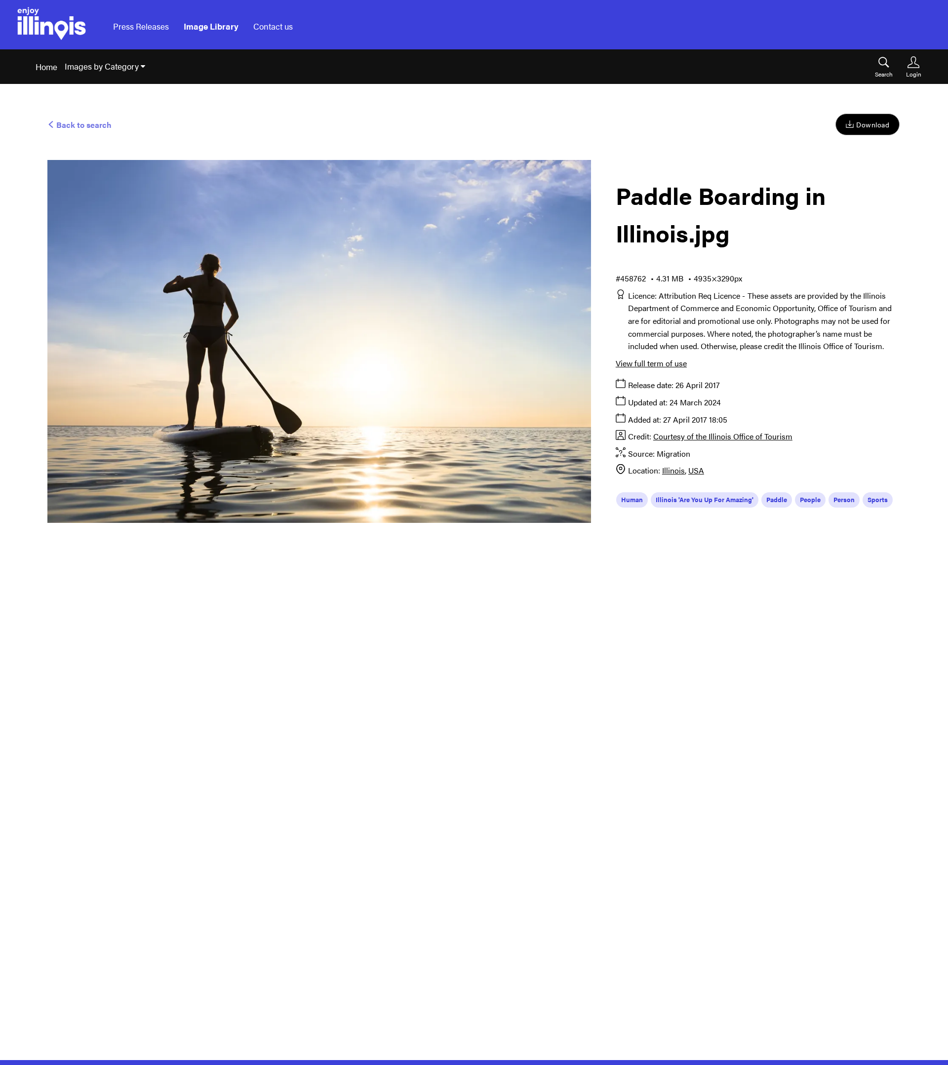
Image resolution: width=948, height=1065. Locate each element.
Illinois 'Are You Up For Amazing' (704, 499)
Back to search (83, 124)
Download (872, 124)
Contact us (273, 26)
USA (696, 470)
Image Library (211, 26)
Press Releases (141, 26)
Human (632, 499)
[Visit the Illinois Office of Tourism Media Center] (51, 26)
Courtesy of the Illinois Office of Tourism (722, 436)
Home (46, 67)
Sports (878, 499)
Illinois (673, 470)
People (810, 499)
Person (844, 499)
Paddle (776, 499)
